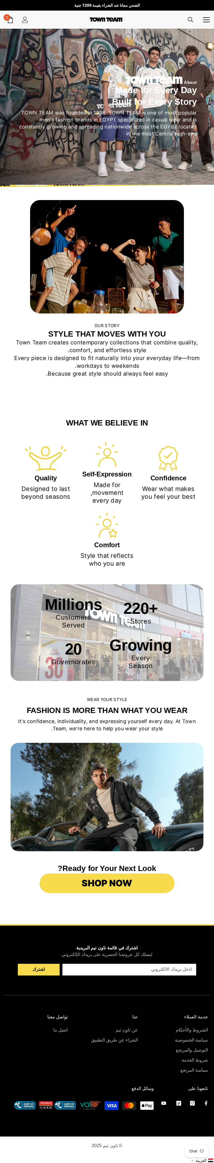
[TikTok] (178, 1103)
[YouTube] (163, 1103)
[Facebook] (206, 1103)
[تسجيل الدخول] (25, 19)
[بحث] (190, 19)
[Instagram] (192, 1103)
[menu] (206, 19)
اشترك (39, 969)
